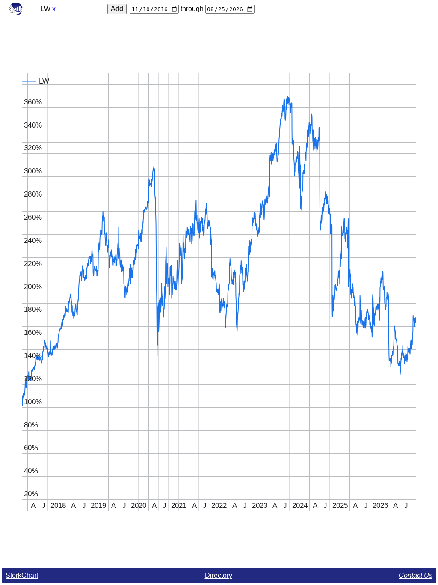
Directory (218, 575)
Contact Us (415, 575)
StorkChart (22, 575)
